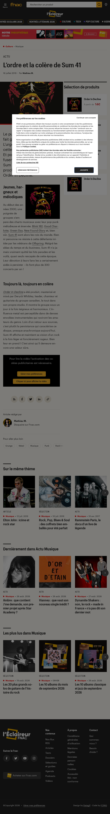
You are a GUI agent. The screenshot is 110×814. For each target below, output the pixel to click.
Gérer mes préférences (27, 170)
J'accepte (84, 170)
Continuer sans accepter (86, 118)
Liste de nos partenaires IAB (27, 163)
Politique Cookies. (29, 147)
